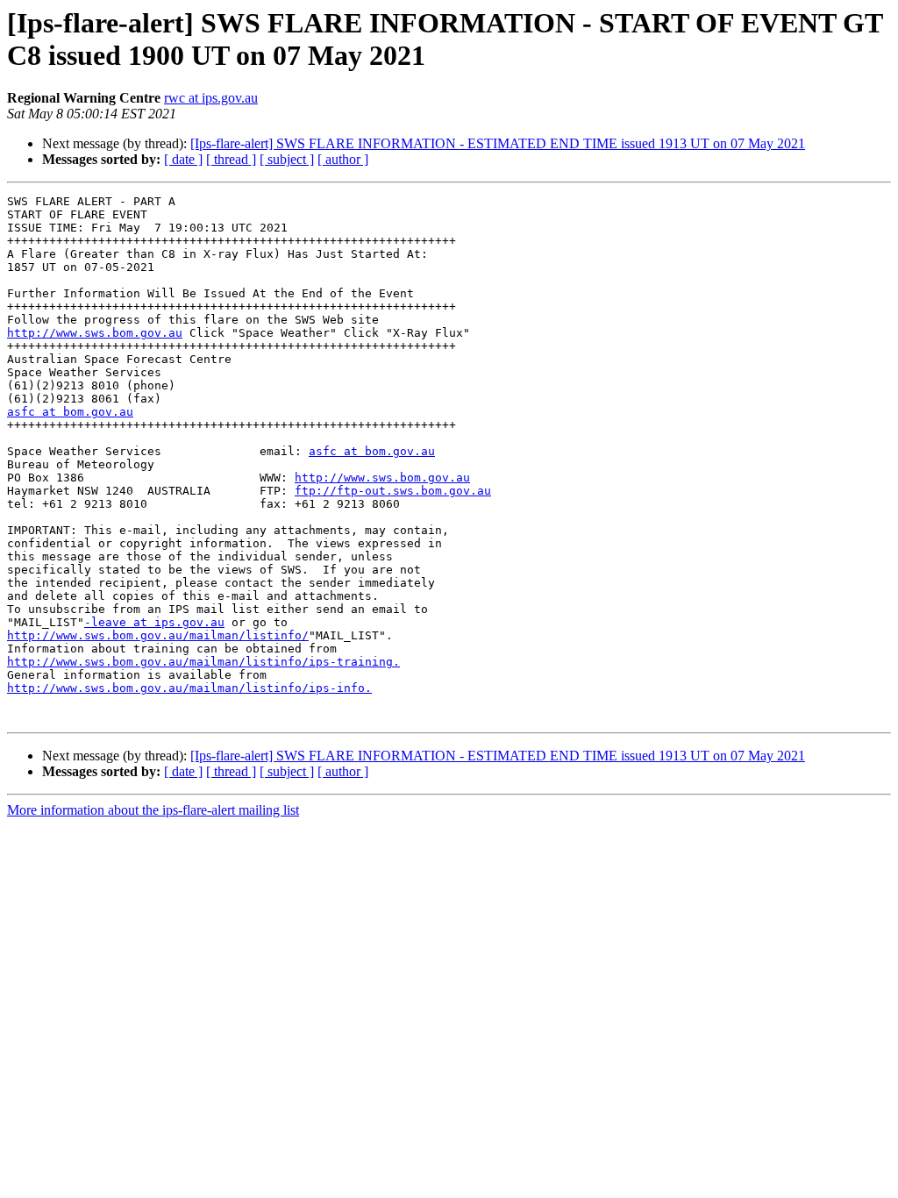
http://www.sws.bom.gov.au (94, 332)
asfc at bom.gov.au (70, 411)
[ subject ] (287, 159)
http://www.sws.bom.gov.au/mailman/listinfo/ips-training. (203, 661)
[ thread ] (231, 159)
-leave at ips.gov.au (154, 622)
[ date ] (183, 159)
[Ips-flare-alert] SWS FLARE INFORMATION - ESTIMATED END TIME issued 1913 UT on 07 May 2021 (497, 143)
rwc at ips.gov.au (211, 97)
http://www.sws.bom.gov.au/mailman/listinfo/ (158, 635)
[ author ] (342, 159)
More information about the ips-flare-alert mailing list (153, 809)
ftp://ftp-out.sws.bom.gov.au (393, 490)
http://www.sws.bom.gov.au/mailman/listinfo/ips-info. (189, 688)
